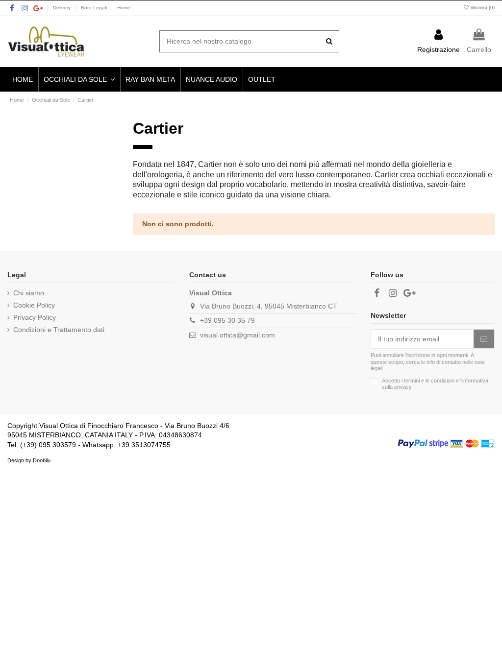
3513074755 (151, 445)
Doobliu (41, 460)
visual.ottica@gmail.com (237, 335)
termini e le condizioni (429, 380)
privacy (403, 387)
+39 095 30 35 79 (227, 320)
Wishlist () (482, 7)
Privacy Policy (34, 317)
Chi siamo (28, 293)
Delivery (62, 7)
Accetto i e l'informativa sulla (435, 384)
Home (123, 7)
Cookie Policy (34, 305)
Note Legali (94, 7)
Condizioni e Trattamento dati (58, 330)
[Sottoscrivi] (484, 339)
